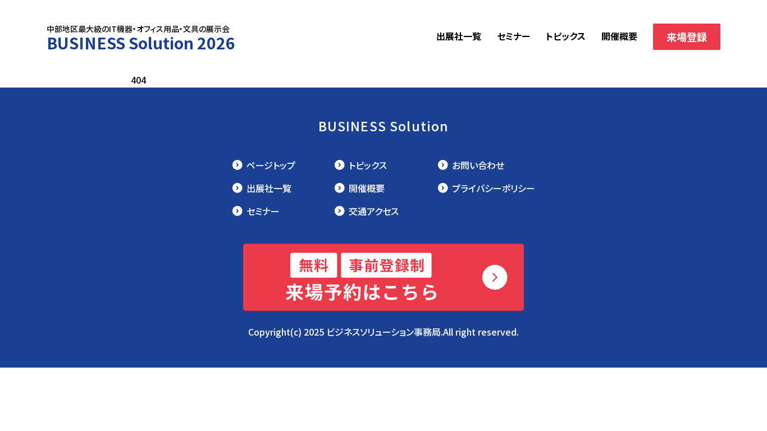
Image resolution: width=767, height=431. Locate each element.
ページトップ (270, 165)
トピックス (566, 36)
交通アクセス (374, 211)
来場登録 (686, 36)
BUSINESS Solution (383, 125)
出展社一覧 (458, 36)
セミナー (513, 36)
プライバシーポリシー (493, 188)
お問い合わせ (478, 165)
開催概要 (619, 36)
